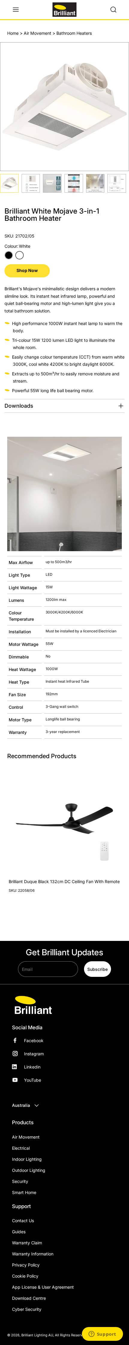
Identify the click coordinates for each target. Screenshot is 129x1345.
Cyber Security (26, 1309)
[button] (18, 9)
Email (27, 969)
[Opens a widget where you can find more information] (102, 1334)
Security (20, 1181)
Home (13, 33)
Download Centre (29, 1298)
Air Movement (37, 33)
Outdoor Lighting (28, 1170)
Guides (19, 1231)
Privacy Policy (26, 1264)
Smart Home (24, 1192)
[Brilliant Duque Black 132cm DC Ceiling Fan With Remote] (64, 818)
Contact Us (23, 1220)
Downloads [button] (18, 406)
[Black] (8, 255)
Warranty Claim (27, 1242)
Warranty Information (32, 1253)
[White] (19, 255)
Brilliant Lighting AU (37, 1335)
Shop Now (27, 270)
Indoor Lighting (27, 1159)
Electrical (21, 1148)
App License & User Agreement (43, 1287)
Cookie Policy (25, 1275)
